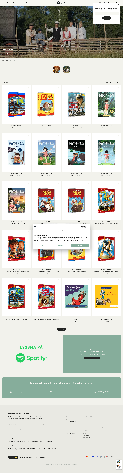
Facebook (102, 428)
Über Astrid (21, 2)
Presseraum (85, 432)
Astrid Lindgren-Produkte (71, 421)
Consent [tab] (42, 231)
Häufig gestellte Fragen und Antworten (88, 429)
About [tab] (80, 230)
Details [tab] (61, 230)
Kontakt (84, 433)
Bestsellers (85, 417)
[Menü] (121, 460)
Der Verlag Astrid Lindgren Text (72, 433)
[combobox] (107, 13)
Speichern (107, 18)
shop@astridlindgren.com (14, 445)
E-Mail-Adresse (11, 444)
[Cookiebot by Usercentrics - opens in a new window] (80, 227)
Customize (60, 245)
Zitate (67, 419)
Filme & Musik (12, 60)
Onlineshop (8, 2)
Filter (117, 82)
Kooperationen (69, 428)
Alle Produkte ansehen (87, 416)
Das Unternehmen (30, 2)
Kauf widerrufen (103, 417)
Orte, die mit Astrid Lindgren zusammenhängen (71, 431)
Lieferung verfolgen (104, 419)
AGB (36, 457)
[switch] (118, 468)
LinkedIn (102, 430)
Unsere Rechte (69, 427)
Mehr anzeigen (61, 329)
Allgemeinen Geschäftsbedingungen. (26, 429)
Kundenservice (103, 416)
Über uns (85, 427)
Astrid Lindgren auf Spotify (92, 357)
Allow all (80, 245)
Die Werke (68, 417)
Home (3, 60)
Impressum (42, 457)
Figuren (15, 2)
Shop (7, 60)
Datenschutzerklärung (87, 437)
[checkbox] (8, 429)
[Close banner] (88, 226)
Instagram (102, 427)
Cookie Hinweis (86, 435)
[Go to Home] (61, 2)
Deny (43, 245)
